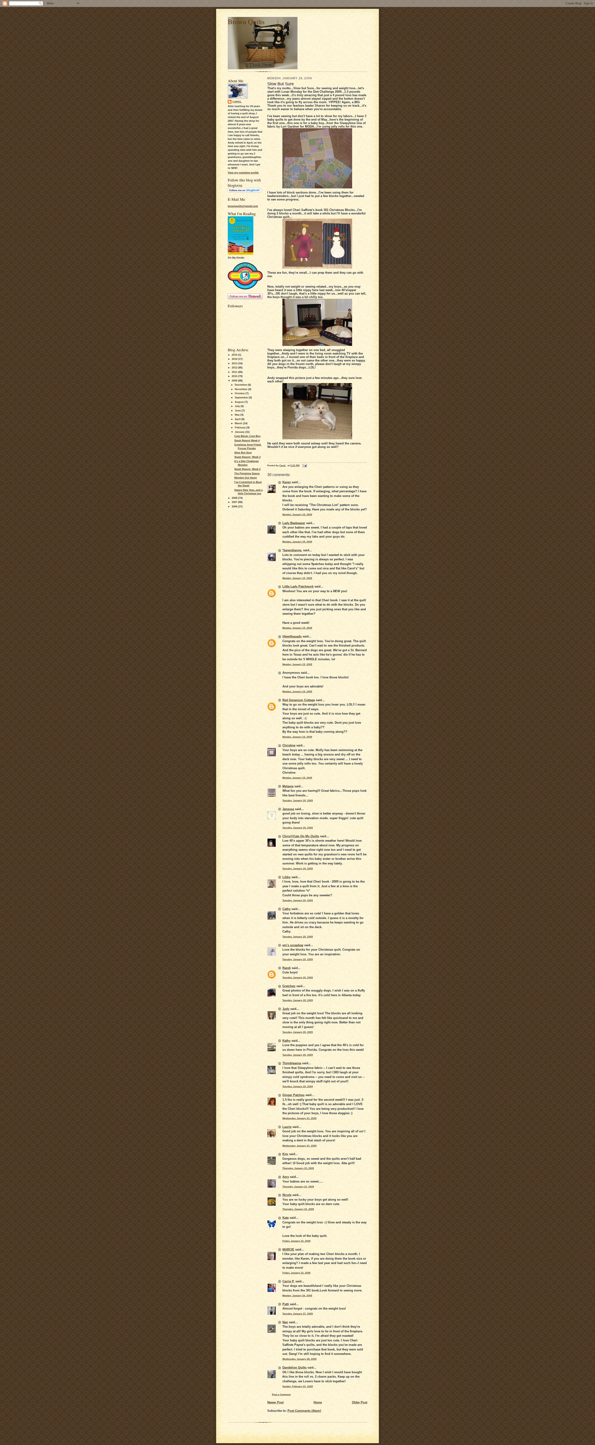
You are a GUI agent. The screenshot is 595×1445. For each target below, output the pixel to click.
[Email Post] (304, 465)
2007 (235, 502)
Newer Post (275, 1402)
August (240, 402)
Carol (237, 101)
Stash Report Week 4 (247, 440)
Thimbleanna (291, 1063)
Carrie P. (288, 1281)
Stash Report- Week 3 (247, 457)
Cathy (286, 909)
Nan (285, 1322)
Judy (285, 1009)
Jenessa (288, 809)
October (240, 393)
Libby (286, 877)
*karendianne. (292, 550)
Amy (285, 1177)
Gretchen (288, 986)
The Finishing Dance (247, 473)
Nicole (286, 1195)
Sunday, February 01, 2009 (297, 1386)
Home (318, 1402)
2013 (235, 363)
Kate (285, 1217)
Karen (286, 482)
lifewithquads (292, 636)
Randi (286, 968)
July (238, 406)
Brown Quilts (246, 21)
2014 (235, 359)
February (240, 427)
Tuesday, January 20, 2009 (297, 800)
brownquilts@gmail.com (243, 206)
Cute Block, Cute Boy (247, 436)
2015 (235, 354)
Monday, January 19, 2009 (297, 514)
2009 (235, 380)
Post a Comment (281, 1394)
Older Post (359, 1402)
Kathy (286, 1040)
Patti (285, 1304)
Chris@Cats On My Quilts (300, 836)
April (238, 419)
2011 (235, 372)
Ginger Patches (293, 1095)
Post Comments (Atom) (304, 1410)
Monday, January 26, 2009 (297, 1295)
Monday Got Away (245, 477)
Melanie (288, 786)
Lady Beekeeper (293, 523)
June (238, 410)
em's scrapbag (292, 945)
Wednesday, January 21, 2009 (299, 1118)
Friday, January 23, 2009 (296, 1241)
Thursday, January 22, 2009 (298, 1168)
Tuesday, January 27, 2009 (297, 1313)
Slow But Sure (243, 452)
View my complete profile (243, 172)
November (241, 389)
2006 (235, 506)
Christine (288, 745)
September (242, 397)
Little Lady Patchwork (298, 586)
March (239, 423)
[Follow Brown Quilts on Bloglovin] (244, 191)
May (237, 414)
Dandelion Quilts (294, 1367)
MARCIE (288, 1249)
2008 (235, 497)
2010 (235, 376)
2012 (235, 367)
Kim (285, 1154)
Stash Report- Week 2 (247, 469)
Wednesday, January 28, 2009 (299, 1359)
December (241, 384)
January (240, 431)
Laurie (286, 1127)
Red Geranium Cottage (298, 700)
